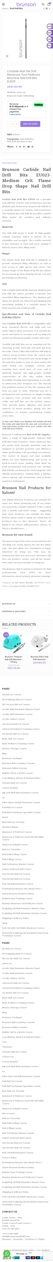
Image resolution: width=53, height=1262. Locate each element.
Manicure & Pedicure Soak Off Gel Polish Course (23, 838)
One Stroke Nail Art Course (16, 874)
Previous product (43, 8)
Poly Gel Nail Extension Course (17, 884)
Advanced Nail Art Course (15, 724)
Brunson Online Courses (14, 768)
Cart (4, 1042)
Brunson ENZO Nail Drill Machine (39, 658)
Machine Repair (10, 827)
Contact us (8, 582)
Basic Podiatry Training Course (18, 743)
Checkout (7, 1047)
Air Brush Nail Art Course (15, 733)
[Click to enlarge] (7, 56)
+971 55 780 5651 (10, 1228)
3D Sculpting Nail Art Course (17, 699)
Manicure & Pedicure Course (17, 832)
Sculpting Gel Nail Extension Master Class (23, 908)
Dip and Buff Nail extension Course (20, 792)
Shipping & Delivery (14, 611)
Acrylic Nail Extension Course (17, 714)
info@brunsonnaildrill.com (16, 1236)
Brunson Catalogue (12, 758)
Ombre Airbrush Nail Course (16, 869)
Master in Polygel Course (15, 844)
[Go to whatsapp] (6, 1253)
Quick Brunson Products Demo (18, 893)
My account (8, 1113)
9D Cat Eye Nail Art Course (16, 704)
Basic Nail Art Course (13, 738)
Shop (4, 923)
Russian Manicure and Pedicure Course (22, 903)
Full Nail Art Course (12, 807)
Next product (49, 8)
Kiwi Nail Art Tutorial (13, 822)
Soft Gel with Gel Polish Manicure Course (23, 928)
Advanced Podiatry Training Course (20, 729)
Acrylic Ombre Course (13, 719)
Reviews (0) (8, 603)
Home (5, 8)
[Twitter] (20, 147)
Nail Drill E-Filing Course (14, 854)
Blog (4, 753)
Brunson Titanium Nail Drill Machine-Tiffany (13, 659)
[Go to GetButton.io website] (6, 1259)
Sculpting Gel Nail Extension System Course (24, 913)
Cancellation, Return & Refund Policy (21, 778)
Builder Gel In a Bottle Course (17, 773)
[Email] (29, 147)
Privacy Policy (9, 1157)
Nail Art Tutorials (11, 849)
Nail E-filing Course (11, 859)
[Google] (24, 147)
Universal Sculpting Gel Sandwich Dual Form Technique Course (25, 934)
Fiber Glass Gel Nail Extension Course (21, 802)
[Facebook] (16, 147)
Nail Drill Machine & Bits (19, 141)
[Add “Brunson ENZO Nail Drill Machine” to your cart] (47, 635)
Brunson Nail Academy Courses (18, 763)
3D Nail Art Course (11, 694)
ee (3, 797)
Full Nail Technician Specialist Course (21, 812)
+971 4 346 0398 (10, 1233)
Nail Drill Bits (16, 8)
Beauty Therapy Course (14, 748)
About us (7, 963)
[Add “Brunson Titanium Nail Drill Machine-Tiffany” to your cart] (21, 635)
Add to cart (30, 124)
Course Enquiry (10, 788)
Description (9, 163)
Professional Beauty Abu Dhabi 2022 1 (22, 888)
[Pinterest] (32, 147)
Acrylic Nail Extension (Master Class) (21, 709)
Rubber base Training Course (17, 898)
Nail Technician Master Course (18, 864)
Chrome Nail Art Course (14, 783)
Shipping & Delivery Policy (15, 918)
